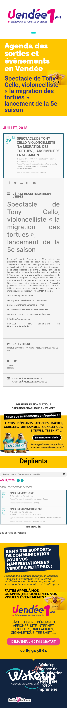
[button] (33, 33)
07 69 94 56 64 (33, 650)
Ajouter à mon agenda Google (29, 381)
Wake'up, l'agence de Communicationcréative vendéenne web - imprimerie (48, 677)
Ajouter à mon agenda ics (27, 378)
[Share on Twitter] (15, 183)
